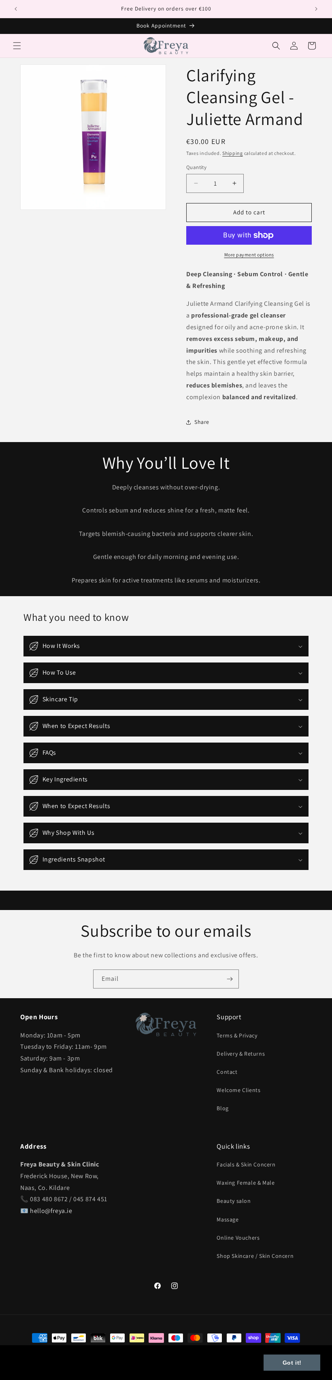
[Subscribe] (229, 978)
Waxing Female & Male (246, 1182)
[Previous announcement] (16, 9)
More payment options (249, 255)
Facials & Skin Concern (246, 1164)
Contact (227, 1071)
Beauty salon (234, 1200)
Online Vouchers (238, 1237)
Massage (227, 1219)
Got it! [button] (292, 1362)
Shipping (232, 153)
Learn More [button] (30, 1367)
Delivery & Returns (241, 1053)
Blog (222, 1108)
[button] (17, 46)
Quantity (196, 167)
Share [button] (201, 421)
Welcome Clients (238, 1090)
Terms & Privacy (237, 1035)
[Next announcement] (316, 9)
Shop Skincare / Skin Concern (255, 1255)
